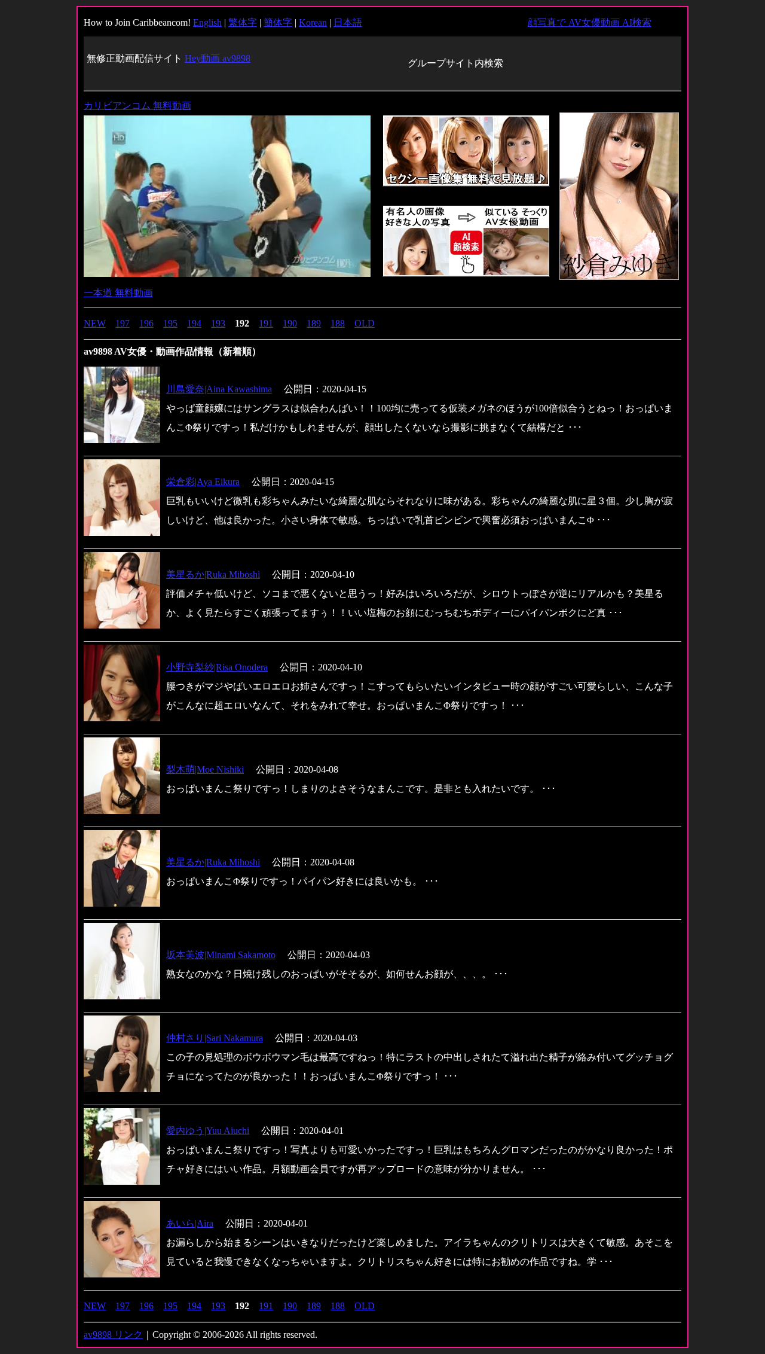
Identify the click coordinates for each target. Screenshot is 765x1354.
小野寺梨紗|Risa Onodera (217, 667)
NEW (95, 323)
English (207, 22)
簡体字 (278, 22)
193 (218, 323)
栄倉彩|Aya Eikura (203, 482)
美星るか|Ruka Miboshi (213, 574)
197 (122, 323)
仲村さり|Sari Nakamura (214, 1038)
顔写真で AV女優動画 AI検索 (589, 22)
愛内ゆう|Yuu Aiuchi (207, 1131)
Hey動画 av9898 (217, 58)
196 (146, 323)
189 (314, 323)
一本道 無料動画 (118, 293)
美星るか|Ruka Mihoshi (213, 862)
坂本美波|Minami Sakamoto (221, 955)
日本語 (347, 22)
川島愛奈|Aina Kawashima (219, 389)
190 (290, 323)
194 (194, 323)
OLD (364, 323)
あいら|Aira (189, 1223)
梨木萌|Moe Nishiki (205, 769)
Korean (313, 22)
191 (266, 323)
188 (338, 323)
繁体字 (242, 22)
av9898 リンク (113, 1334)
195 (170, 323)
